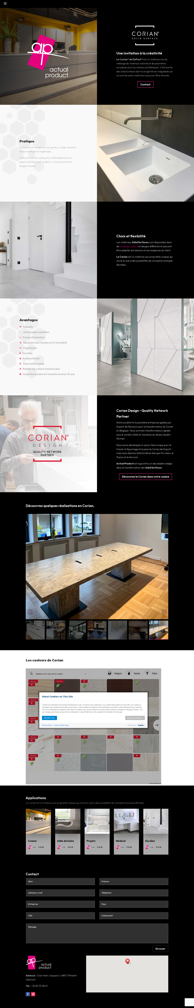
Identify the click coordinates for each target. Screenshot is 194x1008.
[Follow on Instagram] (33, 994)
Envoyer (160, 948)
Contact (145, 84)
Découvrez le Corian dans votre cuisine (145, 476)
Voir (41, 847)
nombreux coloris (129, 246)
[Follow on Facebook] (28, 994)
